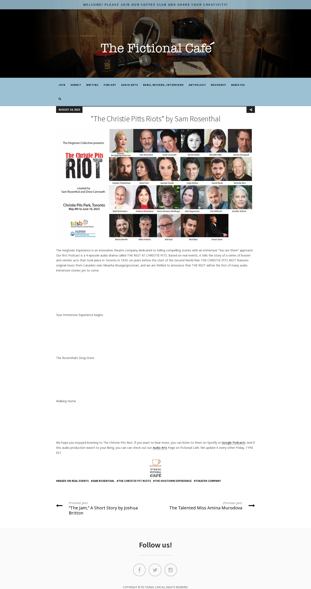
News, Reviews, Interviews (163, 84)
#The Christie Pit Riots (134, 481)
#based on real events (72, 481)
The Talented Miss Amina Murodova (205, 506)
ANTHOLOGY (197, 84)
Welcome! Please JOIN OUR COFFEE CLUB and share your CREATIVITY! (155, 4)
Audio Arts (129, 84)
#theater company (207, 481)
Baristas (238, 84)
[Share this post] (250, 110)
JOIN (62, 84)
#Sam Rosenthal (102, 481)
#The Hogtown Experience (172, 481)
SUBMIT (75, 84)
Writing (92, 84)
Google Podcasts (233, 443)
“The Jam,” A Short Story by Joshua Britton (103, 508)
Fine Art (110, 84)
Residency (218, 84)
